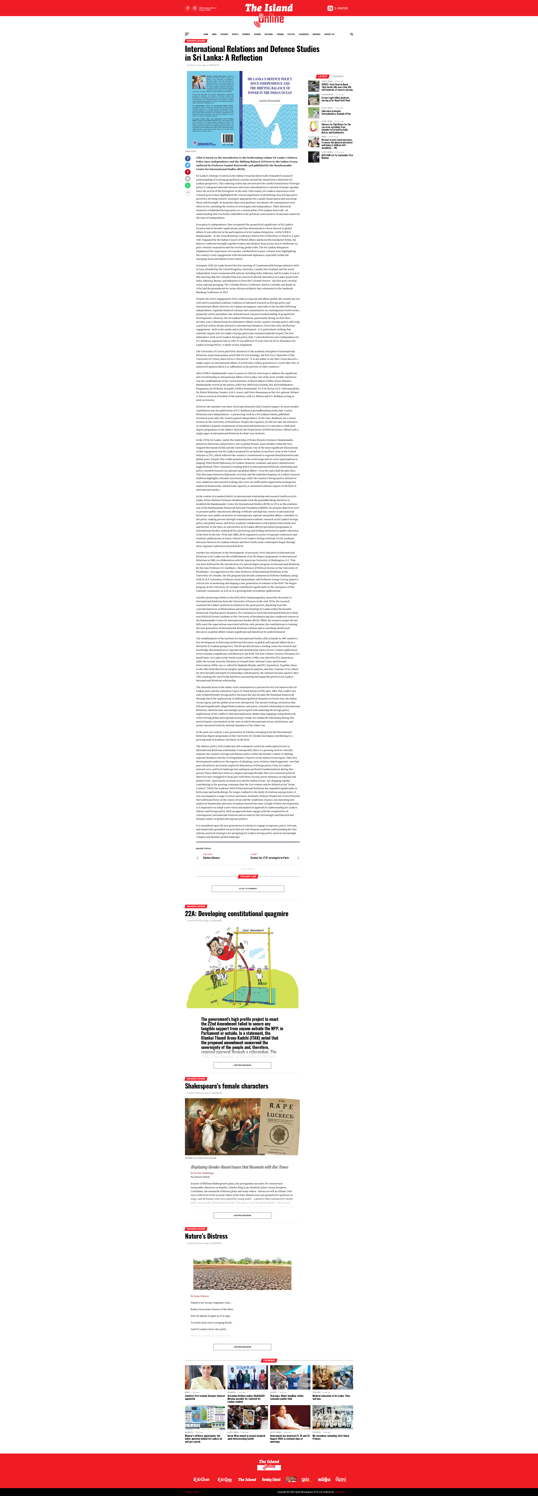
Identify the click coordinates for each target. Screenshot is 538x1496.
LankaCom (340, 1492)
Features (224, 34)
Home (206, 34)
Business (246, 34)
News (214, 34)
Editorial (269, 34)
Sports (235, 34)
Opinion (257, 34)
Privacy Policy (192, 1492)
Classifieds (304, 34)
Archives (316, 34)
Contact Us (329, 34)
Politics (291, 34)
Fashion (280, 34)
